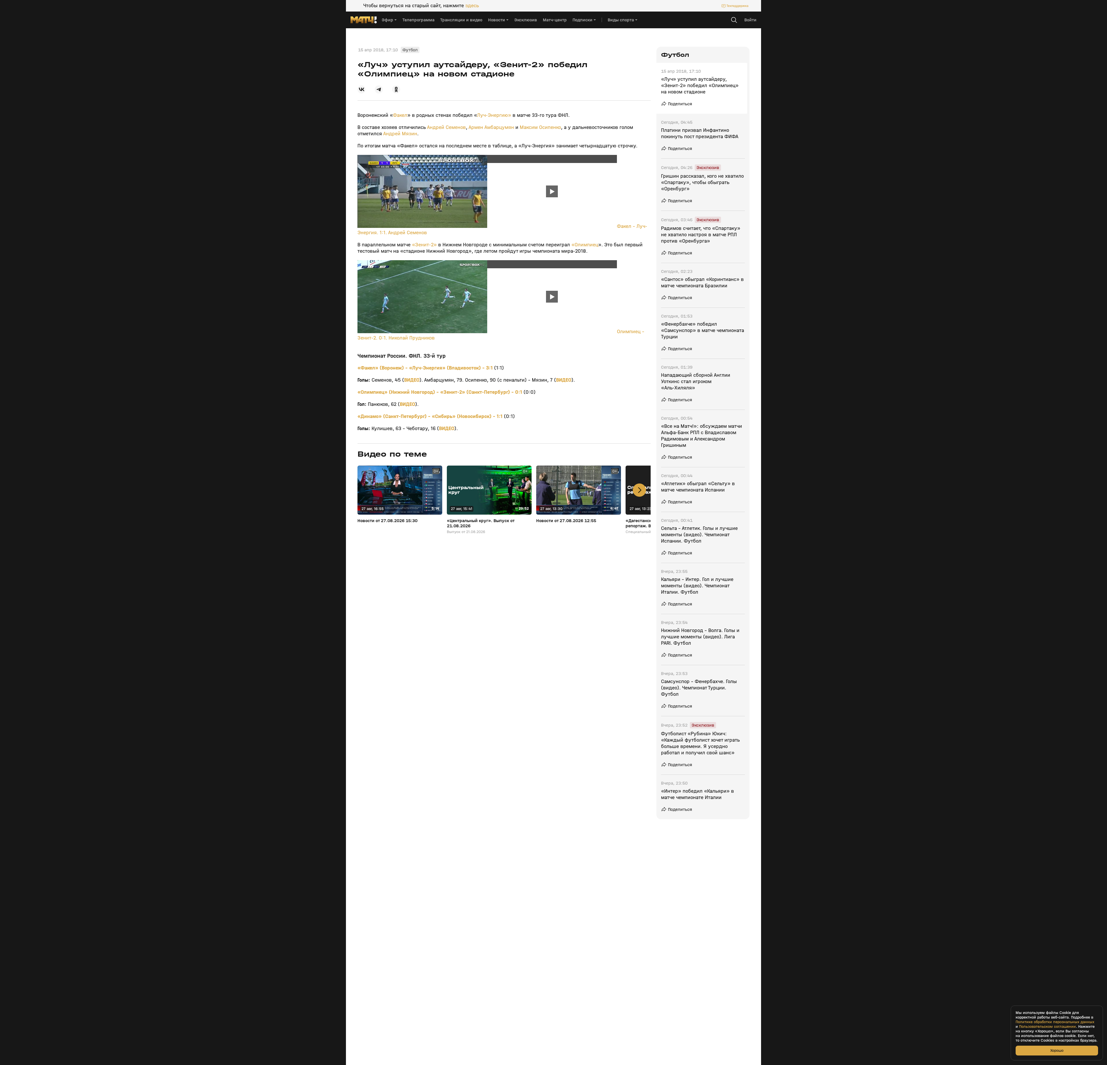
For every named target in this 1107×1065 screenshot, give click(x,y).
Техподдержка (737, 5)
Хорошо (1056, 1050)
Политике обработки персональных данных (1055, 1022)
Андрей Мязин (400, 134)
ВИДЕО (411, 380)
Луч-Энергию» (495, 115)
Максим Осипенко (539, 127)
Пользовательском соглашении (1047, 1026)
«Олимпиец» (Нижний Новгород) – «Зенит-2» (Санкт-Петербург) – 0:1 (440, 392)
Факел (400, 115)
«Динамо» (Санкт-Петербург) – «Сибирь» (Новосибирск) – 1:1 (430, 416)
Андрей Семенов (446, 127)
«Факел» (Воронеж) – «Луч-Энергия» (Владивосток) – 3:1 (425, 368)
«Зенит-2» (425, 245)
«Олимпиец (584, 245)
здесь (472, 6)
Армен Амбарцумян (491, 127)
